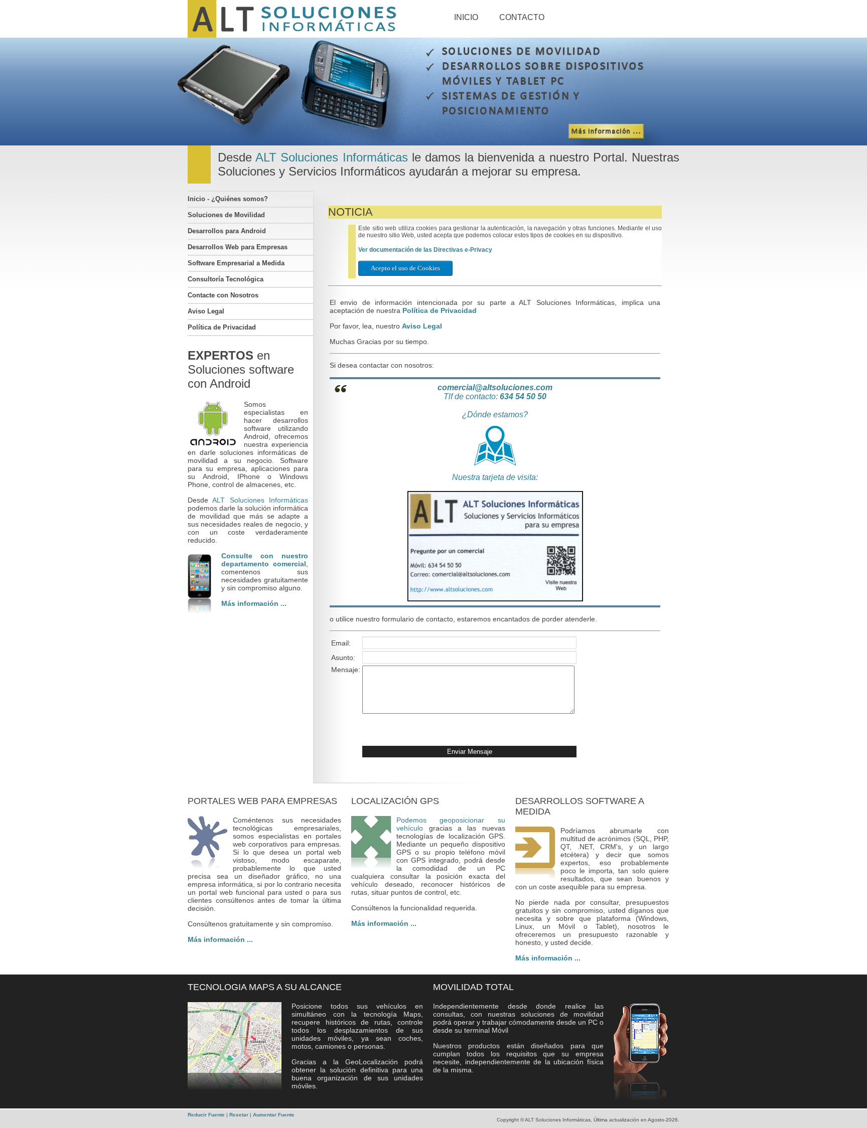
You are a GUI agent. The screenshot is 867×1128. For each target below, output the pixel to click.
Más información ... (253, 603)
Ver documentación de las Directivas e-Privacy (425, 249)
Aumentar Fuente (274, 1114)
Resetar (239, 1114)
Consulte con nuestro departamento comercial (264, 560)
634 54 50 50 (523, 396)
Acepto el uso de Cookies (405, 268)
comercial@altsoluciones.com (495, 387)
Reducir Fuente (207, 1114)
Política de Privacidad (439, 310)
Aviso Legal (422, 326)
